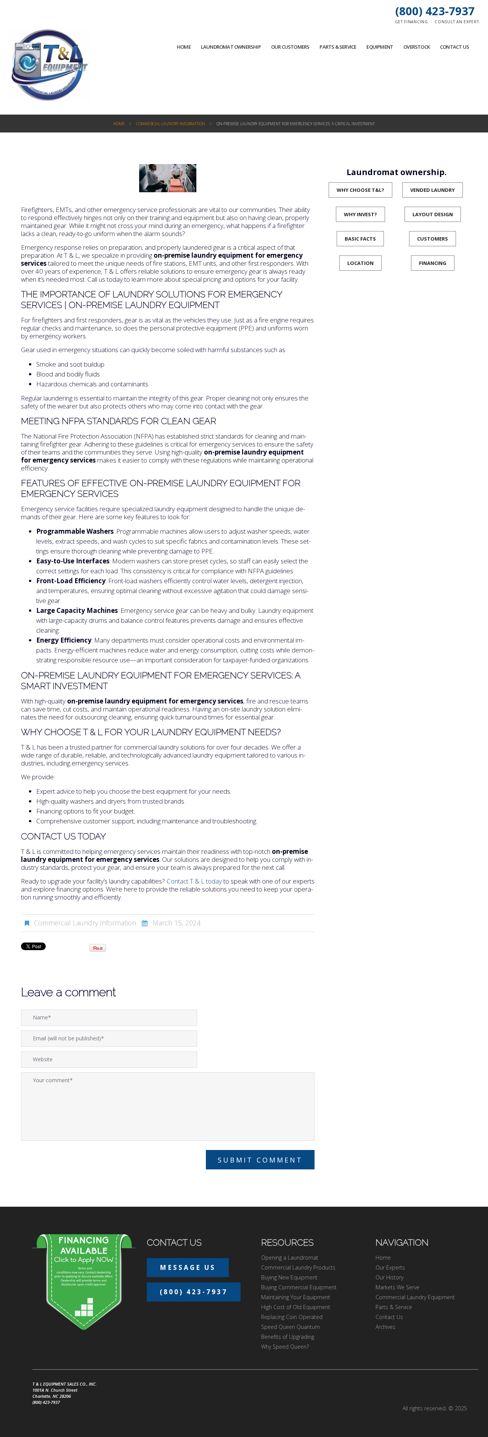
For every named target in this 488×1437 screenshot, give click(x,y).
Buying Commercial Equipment (299, 1287)
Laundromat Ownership (231, 46)
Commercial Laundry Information (170, 123)
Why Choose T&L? (360, 190)
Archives (385, 1326)
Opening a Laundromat (289, 1257)
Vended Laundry (432, 190)
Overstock (416, 46)
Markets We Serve (397, 1287)
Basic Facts (360, 238)
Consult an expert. (457, 21)
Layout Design (433, 214)
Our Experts (390, 1267)
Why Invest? (360, 214)
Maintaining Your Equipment (295, 1297)
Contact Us (454, 46)
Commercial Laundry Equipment (415, 1297)
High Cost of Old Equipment (295, 1307)
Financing (432, 263)
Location (360, 263)
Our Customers (290, 46)
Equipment (379, 46)
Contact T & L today (194, 881)
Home (184, 46)
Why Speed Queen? (285, 1346)
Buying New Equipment (289, 1277)
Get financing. (412, 21)
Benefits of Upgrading (287, 1336)
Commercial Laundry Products (298, 1267)
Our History (389, 1277)
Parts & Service (337, 46)
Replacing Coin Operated (292, 1317)
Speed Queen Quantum (290, 1326)
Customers (432, 238)
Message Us (188, 1267)
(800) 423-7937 (435, 10)
